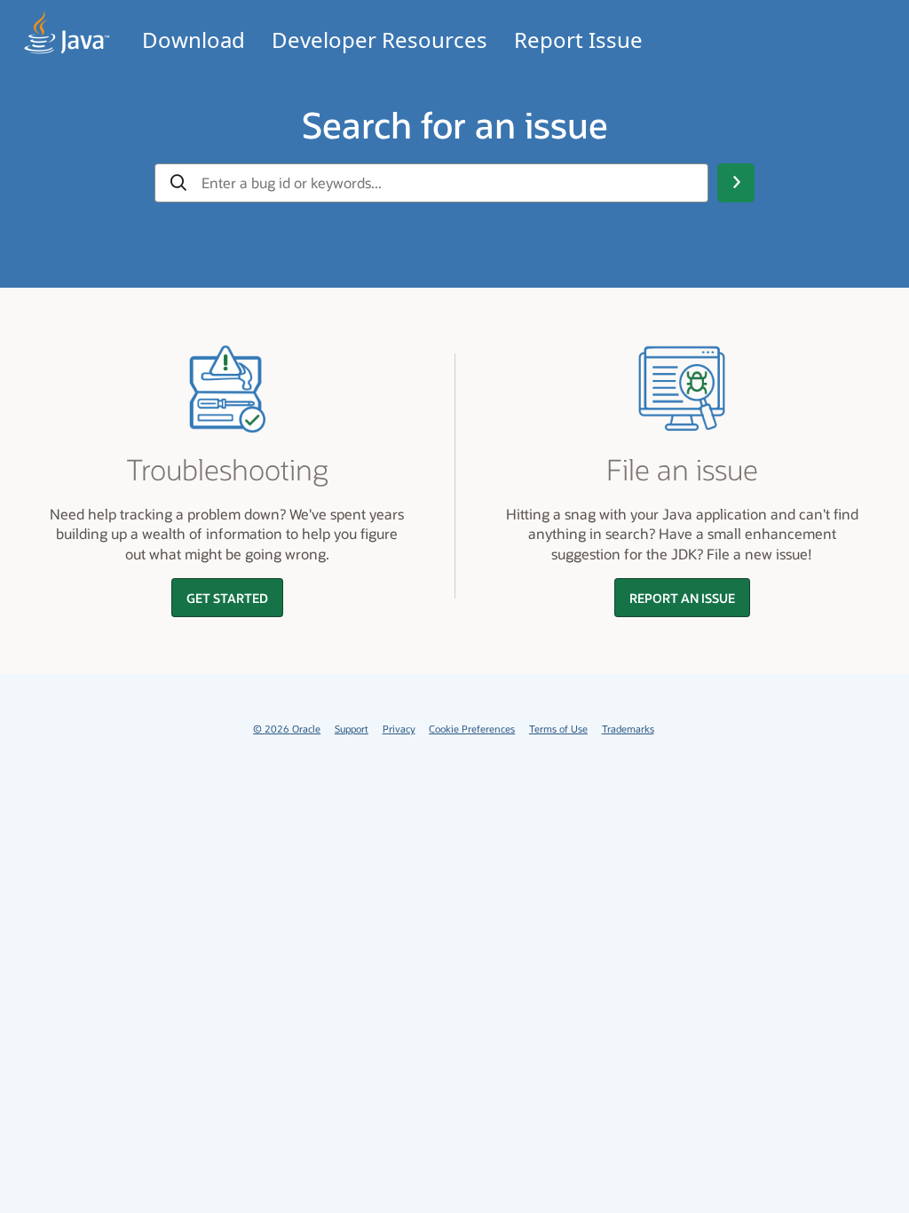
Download (193, 39)
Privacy (399, 728)
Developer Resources (379, 39)
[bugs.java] (67, 32)
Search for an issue (455, 124)
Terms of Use (558, 728)
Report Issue (578, 39)
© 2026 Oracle (286, 728)
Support (351, 728)
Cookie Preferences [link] (472, 728)
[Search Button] (736, 182)
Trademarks (628, 728)
